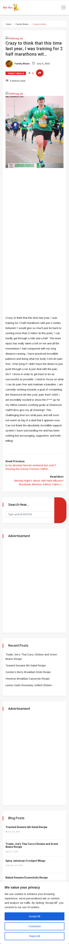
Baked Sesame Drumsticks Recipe (27, 878)
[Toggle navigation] (62, 7)
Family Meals (22, 24)
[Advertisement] (34, 207)
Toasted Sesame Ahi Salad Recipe (26, 665)
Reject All (34, 936)
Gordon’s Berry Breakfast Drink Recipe (28, 672)
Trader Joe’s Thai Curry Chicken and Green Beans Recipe (32, 845)
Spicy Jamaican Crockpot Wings (25, 861)
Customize (34, 926)
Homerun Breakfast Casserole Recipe (28, 678)
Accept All (34, 916)
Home (8, 24)
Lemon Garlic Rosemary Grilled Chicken (29, 685)
